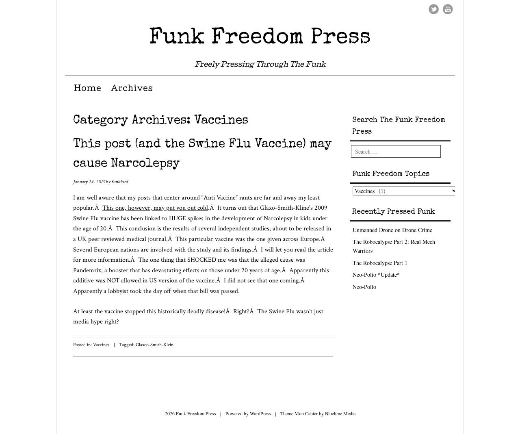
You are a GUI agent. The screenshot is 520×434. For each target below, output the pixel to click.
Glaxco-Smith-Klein (154, 345)
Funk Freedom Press (260, 38)
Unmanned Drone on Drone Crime (392, 230)
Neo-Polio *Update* (376, 274)
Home (87, 89)
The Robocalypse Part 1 (380, 263)
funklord (119, 182)
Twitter (434, 9)
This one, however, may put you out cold (155, 208)
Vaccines (101, 345)
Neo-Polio (364, 287)
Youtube (448, 9)
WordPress (260, 413)
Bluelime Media (340, 413)
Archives (131, 89)
